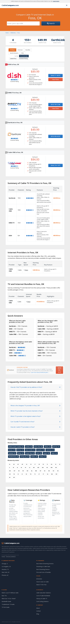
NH (27, 470)
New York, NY (5, 572)
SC (22, 474)
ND (49, 470)
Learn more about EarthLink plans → (40, 372)
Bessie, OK (12, 450)
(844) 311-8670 (55, 75)
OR (10, 474)
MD (38, 467)
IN (13, 467)
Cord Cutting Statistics (42, 601)
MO (10, 470)
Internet (20, 50)
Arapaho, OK (40, 450)
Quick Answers (14, 53)
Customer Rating (23, 58)
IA (17, 467)
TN (30, 474)
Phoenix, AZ (5, 575)
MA (43, 467)
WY (14, 477)
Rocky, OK (20, 453)
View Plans (55, 79)
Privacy (3, 556)
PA (14, 474)
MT (14, 470)
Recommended (24, 56)
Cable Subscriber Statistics (43, 593)
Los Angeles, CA (6, 566)
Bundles (28, 50)
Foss (18, 33)
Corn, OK (38, 453)
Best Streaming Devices (43, 569)
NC (44, 470)
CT (35, 464)
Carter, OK (46, 453)
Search (52, 23)
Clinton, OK (47, 446)
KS (21, 467)
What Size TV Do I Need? (9, 598)
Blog (37, 614)
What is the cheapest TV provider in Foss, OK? (25, 405)
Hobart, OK (34, 456)
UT (39, 474)
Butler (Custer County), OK (16, 446)
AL (9, 464)
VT (43, 474)
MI (47, 467)
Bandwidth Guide (6, 601)
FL (47, 464)
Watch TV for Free (41, 584)
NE (19, 470)
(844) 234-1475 (55, 165)
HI (55, 464)
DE (39, 464)
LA (29, 467)
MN (51, 467)
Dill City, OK (56, 446)
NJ (31, 470)
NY (40, 470)
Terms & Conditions (11, 556)
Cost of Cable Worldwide (43, 595)
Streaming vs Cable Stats (43, 566)
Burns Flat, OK (38, 446)
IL (9, 467)
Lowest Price (13, 58)
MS (56, 467)
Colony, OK (43, 456)
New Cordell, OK (30, 450)
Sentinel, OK (12, 453)
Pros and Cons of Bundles (43, 572)
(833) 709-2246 (55, 104)
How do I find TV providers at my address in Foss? (26, 387)
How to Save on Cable (42, 582)
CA (26, 464)
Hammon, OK (50, 450)
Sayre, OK (54, 453)
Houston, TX (5, 569)
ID (59, 464)
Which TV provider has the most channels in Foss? (27, 411)
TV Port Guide (5, 607)
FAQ (22, 53)
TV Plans (12, 50)
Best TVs (4, 595)
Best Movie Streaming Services (45, 563)
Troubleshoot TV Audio (8, 604)
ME (34, 467)
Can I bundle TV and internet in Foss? (22, 422)
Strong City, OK (24, 456)
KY (25, 467)
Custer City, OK (30, 453)
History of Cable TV (41, 598)
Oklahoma (13, 33)
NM (36, 470)
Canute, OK (29, 446)
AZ (18, 464)
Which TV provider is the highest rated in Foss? (26, 416)
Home (7, 33)
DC (43, 464)
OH (53, 470)
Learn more (56, 1)
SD (26, 474)
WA (52, 474)
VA (47, 474)
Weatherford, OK (13, 456)
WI (9, 477)
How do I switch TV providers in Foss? (23, 427)
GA (51, 464)
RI (18, 474)
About (38, 608)
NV (23, 470)
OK (57, 470)
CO (31, 464)
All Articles (39, 579)
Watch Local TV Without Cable (10, 593)
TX (35, 474)
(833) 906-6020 (55, 136)
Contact (38, 611)
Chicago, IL (5, 563)
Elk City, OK (20, 450)
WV (56, 474)
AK (14, 464)
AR (22, 464)
